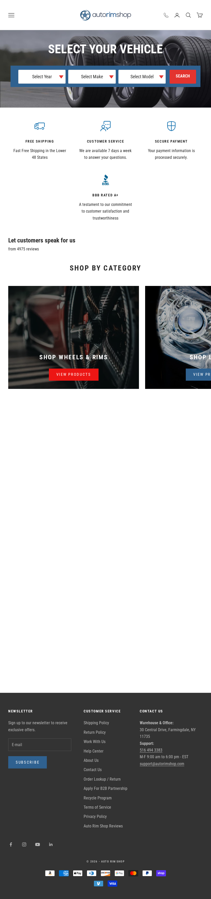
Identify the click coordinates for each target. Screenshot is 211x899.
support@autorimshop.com (162, 763)
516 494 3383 (151, 750)
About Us (91, 760)
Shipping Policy (96, 722)
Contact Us (93, 769)
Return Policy (95, 732)
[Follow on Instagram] (24, 844)
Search (183, 76)
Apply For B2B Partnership (105, 788)
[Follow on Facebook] (10, 844)
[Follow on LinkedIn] (51, 844)
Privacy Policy (95, 816)
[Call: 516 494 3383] (166, 15)
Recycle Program (98, 798)
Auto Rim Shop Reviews (103, 826)
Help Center (93, 751)
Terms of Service (97, 807)
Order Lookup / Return (102, 779)
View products (73, 374)
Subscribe (27, 762)
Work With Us (95, 741)
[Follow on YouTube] (37, 844)
